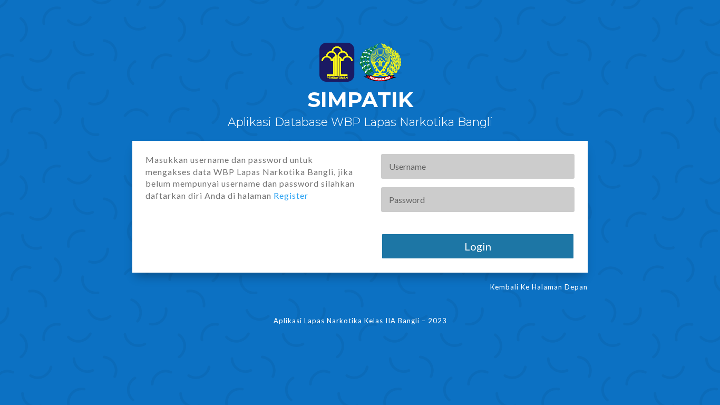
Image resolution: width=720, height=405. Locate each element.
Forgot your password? (418, 222)
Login (477, 246)
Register (291, 195)
